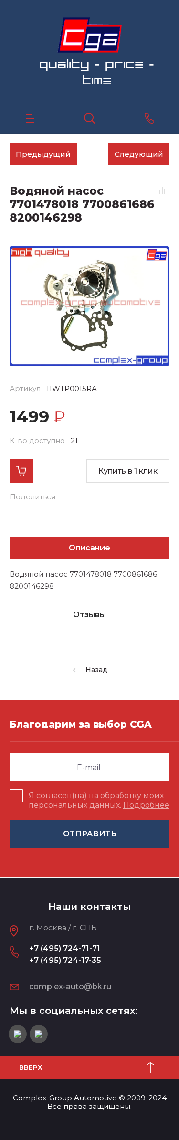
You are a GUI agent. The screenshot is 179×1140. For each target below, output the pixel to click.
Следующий (139, 153)
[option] (89, 306)
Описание (89, 547)
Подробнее (146, 805)
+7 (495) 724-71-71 (64, 948)
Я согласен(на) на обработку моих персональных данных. (99, 800)
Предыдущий (43, 153)
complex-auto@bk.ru (70, 986)
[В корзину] (21, 471)
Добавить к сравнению (162, 190)
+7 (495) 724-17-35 (65, 960)
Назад (96, 669)
